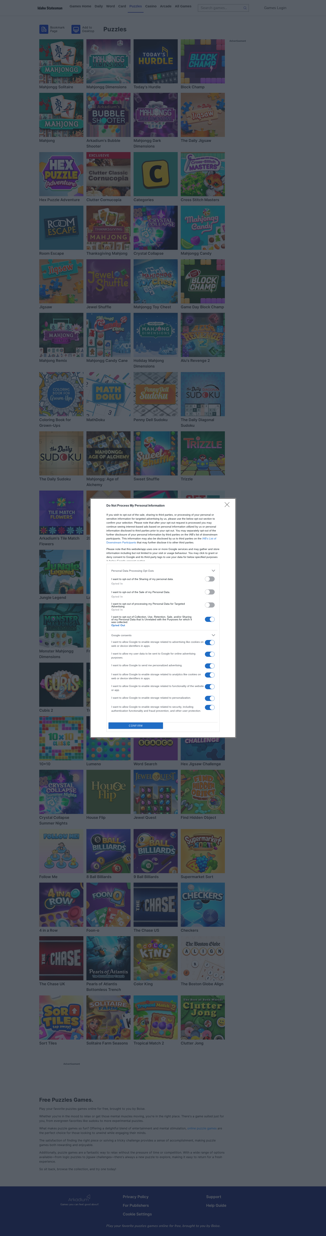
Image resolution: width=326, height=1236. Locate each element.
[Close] (228, 505)
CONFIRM (136, 725)
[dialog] (163, 618)
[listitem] (163, 571)
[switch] (210, 578)
